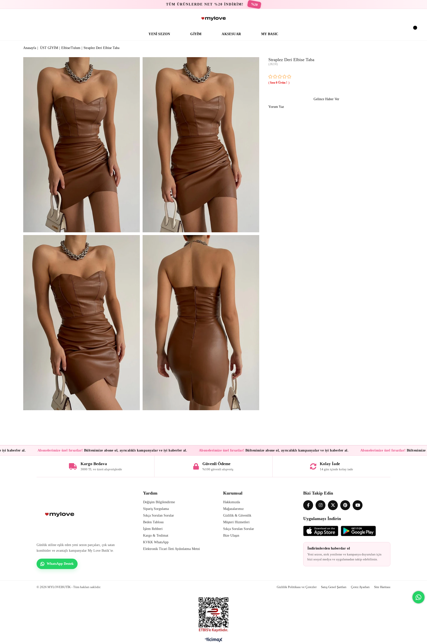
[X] (333, 505)
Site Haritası (382, 587)
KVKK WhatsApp (156, 542)
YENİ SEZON (159, 34)
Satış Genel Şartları (333, 587)
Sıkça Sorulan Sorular (158, 515)
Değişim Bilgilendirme (159, 502)
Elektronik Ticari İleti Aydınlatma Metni (171, 549)
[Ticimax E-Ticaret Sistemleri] (213, 641)
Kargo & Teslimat (155, 535)
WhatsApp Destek (60, 564)
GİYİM (195, 34)
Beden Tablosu (153, 522)
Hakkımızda (231, 502)
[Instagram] (320, 505)
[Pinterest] (345, 505)
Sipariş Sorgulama (156, 509)
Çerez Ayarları (360, 587)
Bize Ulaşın (231, 535)
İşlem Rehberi (153, 529)
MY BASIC (269, 34)
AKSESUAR (231, 34)
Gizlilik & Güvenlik (237, 515)
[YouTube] (358, 505)
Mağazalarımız (233, 509)
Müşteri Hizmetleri (236, 522)
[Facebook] (308, 505)
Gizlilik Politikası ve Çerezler (297, 587)
